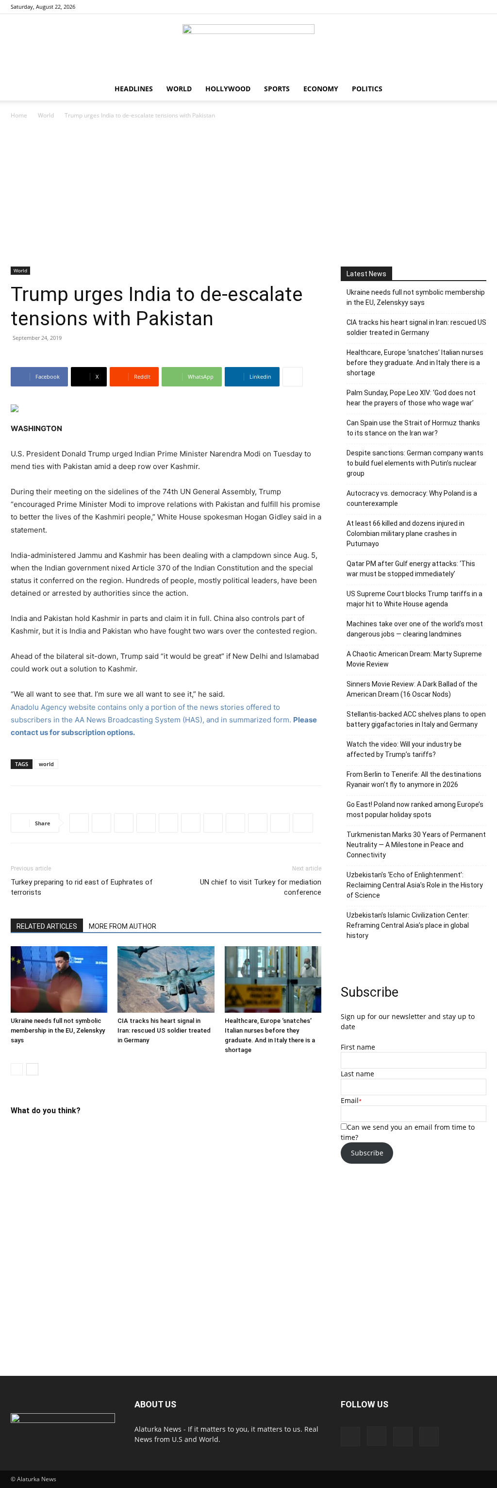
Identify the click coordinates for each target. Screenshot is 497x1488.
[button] (474, 89)
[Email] (280, 823)
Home (19, 115)
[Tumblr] (257, 823)
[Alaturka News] (248, 46)
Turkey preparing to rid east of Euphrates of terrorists (82, 887)
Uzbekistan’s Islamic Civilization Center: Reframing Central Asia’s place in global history (408, 925)
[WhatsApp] (146, 823)
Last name (357, 1073)
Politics (367, 88)
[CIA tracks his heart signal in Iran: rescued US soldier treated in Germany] (165, 979)
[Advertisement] (248, 194)
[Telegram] (190, 823)
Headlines (134, 88)
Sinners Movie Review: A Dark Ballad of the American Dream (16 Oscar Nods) (412, 689)
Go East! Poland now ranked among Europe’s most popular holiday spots (415, 810)
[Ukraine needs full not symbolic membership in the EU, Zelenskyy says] (59, 979)
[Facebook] (431, 7)
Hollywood (227, 88)
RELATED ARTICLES (47, 926)
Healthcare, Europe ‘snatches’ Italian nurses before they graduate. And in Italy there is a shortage (415, 363)
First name (358, 1047)
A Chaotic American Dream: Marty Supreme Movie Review (414, 659)
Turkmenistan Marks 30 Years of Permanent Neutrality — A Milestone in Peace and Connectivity (416, 845)
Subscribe (367, 1152)
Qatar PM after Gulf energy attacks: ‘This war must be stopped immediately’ (411, 569)
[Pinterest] (463, 7)
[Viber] (213, 823)
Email (350, 1100)
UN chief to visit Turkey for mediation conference (260, 887)
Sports (277, 88)
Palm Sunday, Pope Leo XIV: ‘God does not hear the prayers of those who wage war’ (411, 398)
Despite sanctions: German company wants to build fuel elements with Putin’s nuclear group (415, 463)
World (179, 88)
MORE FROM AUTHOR (122, 926)
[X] (479, 7)
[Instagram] (447, 7)
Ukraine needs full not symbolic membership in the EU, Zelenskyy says (58, 1030)
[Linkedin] (168, 823)
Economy (320, 88)
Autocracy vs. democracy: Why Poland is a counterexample (412, 498)
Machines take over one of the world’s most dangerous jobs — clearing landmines (415, 629)
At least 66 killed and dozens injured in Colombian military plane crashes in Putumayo (405, 533)
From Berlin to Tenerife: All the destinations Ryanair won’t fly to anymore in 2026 (414, 779)
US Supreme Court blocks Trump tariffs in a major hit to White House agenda (414, 599)
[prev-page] (17, 1069)
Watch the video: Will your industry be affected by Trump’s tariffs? (404, 749)
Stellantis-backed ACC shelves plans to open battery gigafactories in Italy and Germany (416, 719)
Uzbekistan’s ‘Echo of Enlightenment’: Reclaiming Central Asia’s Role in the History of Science (415, 885)
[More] (292, 376)
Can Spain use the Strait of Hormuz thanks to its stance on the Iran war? (413, 428)
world (46, 764)
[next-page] (32, 1069)
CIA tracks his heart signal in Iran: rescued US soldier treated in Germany (164, 1030)
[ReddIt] (123, 823)
